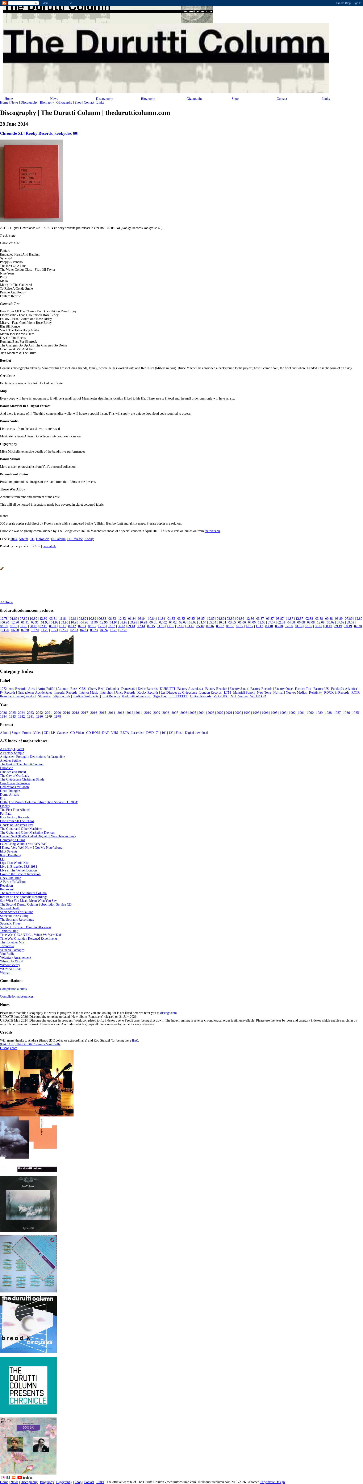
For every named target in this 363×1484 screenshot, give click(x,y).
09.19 (338, 626)
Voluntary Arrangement (15, 957)
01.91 (25, 622)
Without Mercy (10, 965)
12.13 (101, 626)
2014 (14, 539)
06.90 (5, 622)
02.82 (82, 618)
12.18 (289, 626)
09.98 (133, 622)
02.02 (163, 622)
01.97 (113, 622)
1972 (3, 688)
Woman (5, 972)
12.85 (210, 618)
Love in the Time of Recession (20, 874)
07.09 (340, 622)
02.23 (74, 630)
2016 (93, 712)
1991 (301, 712)
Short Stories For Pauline (16, 912)
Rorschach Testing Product (18, 696)
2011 (138, 712)
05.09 (330, 622)
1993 (283, 712)
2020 (57, 712)
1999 (247, 712)
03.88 (319, 618)
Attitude (62, 688)
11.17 (259, 626)
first (134, 1040)
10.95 (74, 622)
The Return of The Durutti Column (23, 893)
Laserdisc (137, 732)
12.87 (299, 618)
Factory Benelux (216, 688)
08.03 (192, 622)
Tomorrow (7, 946)
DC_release (75, 539)
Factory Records (261, 688)
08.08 (311, 622)
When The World (11, 961)
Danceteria (128, 688)
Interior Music (88, 692)
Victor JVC (221, 696)
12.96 (104, 622)
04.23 (84, 630)
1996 (265, 712)
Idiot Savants (8, 851)
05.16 (200, 626)
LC (2, 859)
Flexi (179, 732)
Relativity (315, 692)
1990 (310, 712)
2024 (21, 712)
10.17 (249, 626)
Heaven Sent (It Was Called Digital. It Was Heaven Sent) (38, 836)
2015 (102, 712)
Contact (282, 98)
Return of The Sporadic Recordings (23, 897)
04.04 (202, 622)
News (54, 98)
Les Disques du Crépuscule (179, 692)
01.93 (54, 622)
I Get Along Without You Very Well (23, 844)
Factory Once (284, 688)
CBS (82, 688)
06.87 (270, 618)
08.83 (112, 618)
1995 (274, 712)
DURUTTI (167, 688)
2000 (238, 712)
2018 (75, 712)
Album (23, 539)
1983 (12, 716)
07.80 (23, 618)
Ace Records (17, 688)
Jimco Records (125, 692)
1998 (256, 712)
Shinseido (44, 696)
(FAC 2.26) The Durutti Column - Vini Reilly (30, 1044)
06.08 (301, 622)
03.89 (339, 618)
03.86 (230, 618)
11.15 (160, 626)
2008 (165, 712)
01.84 (132, 618)
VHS (114, 732)
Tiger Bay (160, 696)
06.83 (102, 618)
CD (32, 539)
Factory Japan (239, 688)
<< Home (6, 602)
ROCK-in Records (336, 692)
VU (233, 696)
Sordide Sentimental (86, 696)
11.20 (44, 630)
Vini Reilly (7, 953)
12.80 (43, 618)
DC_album (58, 539)
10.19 (348, 626)
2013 (120, 712)
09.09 (350, 622)
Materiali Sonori (244, 692)
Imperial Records (65, 692)
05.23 (94, 630)
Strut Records (111, 696)
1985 (355, 712)
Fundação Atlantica (344, 688)
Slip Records (61, 696)
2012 (129, 712)
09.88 (329, 618)
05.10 (13, 626)
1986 (346, 712)
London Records (210, 692)
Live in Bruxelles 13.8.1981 (18, 866)
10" (164, 732)
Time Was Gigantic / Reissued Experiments (28, 938)
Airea (32, 688)
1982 (21, 716)
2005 (192, 712)
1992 (292, 712)
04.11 (53, 626)
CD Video (77, 732)
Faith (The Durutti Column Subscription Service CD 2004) (39, 802)
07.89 (348, 618)
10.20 (35, 630)
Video (37, 732)
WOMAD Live (10, 969)
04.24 (104, 630)
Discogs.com (8, 1048)
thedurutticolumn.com (136, 696)
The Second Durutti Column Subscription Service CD (36, 904)
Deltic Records (148, 688)
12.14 (141, 626)
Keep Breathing (10, 855)
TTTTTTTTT (178, 696)
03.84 (142, 618)
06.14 (121, 626)
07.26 (123, 630)
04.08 (291, 622)
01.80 (13, 618)
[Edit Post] (2, 569)
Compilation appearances (16, 996)
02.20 (358, 626)
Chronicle (42, 539)
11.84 (161, 618)
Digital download (196, 732)
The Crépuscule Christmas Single (22, 779)
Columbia (112, 688)
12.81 (72, 618)
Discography (104, 98)
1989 (319, 712)
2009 (156, 712)
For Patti (5, 813)
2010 (147, 712)
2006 (183, 712)
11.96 (94, 622)
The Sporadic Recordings (17, 919)
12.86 (250, 618)
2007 (174, 712)
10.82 (92, 618)
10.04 (222, 622)
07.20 (25, 630)
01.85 (171, 618)
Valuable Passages (12, 950)
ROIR (355, 692)
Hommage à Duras (12, 840)
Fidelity (5, 806)
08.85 (201, 618)
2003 (211, 712)
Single (16, 732)
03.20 (5, 630)
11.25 (113, 630)
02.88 (309, 618)
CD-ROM (93, 732)
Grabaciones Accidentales (35, 692)
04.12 (72, 626)
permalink (49, 546)
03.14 (111, 626)
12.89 (358, 618)
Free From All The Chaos (17, 821)
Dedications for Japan (14, 787)
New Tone (264, 692)
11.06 (261, 622)
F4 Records (7, 692)
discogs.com (168, 1013)
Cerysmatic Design (272, 1482)
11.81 (63, 618)
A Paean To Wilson (13, 881)
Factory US (321, 688)
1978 (57, 716)
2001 (229, 712)
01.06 (242, 622)
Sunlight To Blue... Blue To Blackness (25, 927)
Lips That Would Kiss (14, 863)
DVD (150, 732)
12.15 (170, 626)
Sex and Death (10, 908)
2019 (66, 712)
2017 (84, 712)
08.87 (280, 618)
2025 (12, 712)
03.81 (53, 618)
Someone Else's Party (14, 916)
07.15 (151, 626)
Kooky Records (147, 692)
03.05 (232, 622)
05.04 (212, 622)
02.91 (35, 622)
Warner (243, 696)
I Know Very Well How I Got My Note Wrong (31, 847)
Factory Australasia (190, 688)
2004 (202, 712)
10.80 (33, 618)
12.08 (321, 622)
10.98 (143, 622)
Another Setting (10, 760)
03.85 (181, 618)
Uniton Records (200, 696)
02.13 (82, 626)
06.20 (15, 630)
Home (9, 98)
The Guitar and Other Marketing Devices (27, 832)
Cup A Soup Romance (15, 783)
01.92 (45, 622)
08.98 (123, 622)
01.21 (54, 630)
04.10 (4, 626)
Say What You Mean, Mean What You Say (28, 900)
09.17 (239, 626)
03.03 (183, 622)
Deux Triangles (10, 791)
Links (326, 98)
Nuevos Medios (296, 692)
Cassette (62, 732)
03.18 (269, 626)
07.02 (173, 622)
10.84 (151, 618)
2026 (3, 712)
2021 (48, 712)
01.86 (220, 618)
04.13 (92, 626)
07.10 (23, 626)
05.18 (279, 626)
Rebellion (6, 885)
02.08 (281, 622)
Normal (278, 692)
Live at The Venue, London (18, 870)
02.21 (64, 630)
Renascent (7, 889)
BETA (124, 732)
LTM (227, 692)
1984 (3, 716)
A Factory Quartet (12, 749)
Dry (2, 798)
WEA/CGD (258, 696)
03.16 (190, 626)
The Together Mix (12, 942)
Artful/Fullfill (46, 688)
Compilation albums (13, 989)
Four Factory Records (14, 817)
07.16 (210, 626)
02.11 (43, 626)
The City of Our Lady (14, 775)
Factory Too (303, 688)
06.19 (318, 626)
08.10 (33, 626)
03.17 (220, 626)
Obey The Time (10, 878)
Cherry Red (96, 688)
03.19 (308, 626)
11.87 (289, 618)
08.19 (328, 626)
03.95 (64, 622)
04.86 (240, 618)
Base (73, 688)
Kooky (89, 539)
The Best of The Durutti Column (21, 764)
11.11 (62, 626)
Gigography (195, 98)
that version (212, 531)
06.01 (153, 622)
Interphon (106, 692)
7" (157, 732)
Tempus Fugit (9, 931)
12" (171, 732)
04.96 (84, 622)
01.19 (298, 626)
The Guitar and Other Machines (21, 828)
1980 (39, 716)
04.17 (230, 626)
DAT (105, 732)
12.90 (15, 622)
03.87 (260, 618)
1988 (328, 712)
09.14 (131, 626)
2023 (30, 712)
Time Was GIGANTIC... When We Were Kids (31, 934)
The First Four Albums (15, 809)
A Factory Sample (12, 753)
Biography (148, 98)
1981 (30, 716)
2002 (220, 712)
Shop (235, 98)
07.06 (252, 622)
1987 (337, 712)
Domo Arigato (9, 794)
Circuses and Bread (13, 772)
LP (53, 732)
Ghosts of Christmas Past (16, 825)
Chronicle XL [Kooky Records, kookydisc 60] (39, 133)
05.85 (191, 618)
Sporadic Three (10, 923)
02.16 (180, 626)
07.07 (271, 622)
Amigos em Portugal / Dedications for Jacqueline (32, 756)
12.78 (4, 618)
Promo (26, 732)
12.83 (122, 618)
